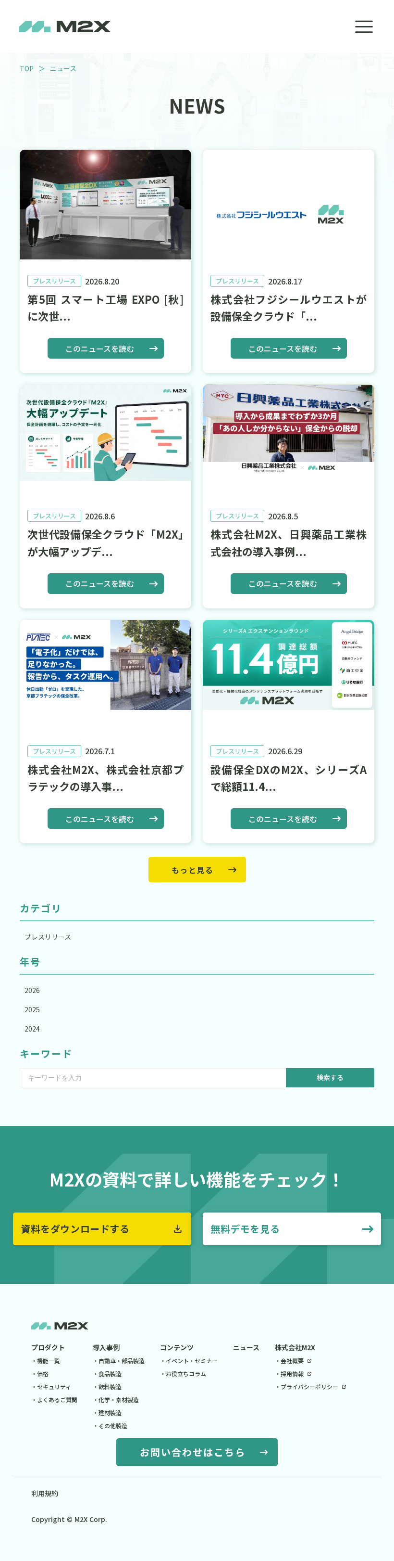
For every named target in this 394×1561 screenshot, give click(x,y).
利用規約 (44, 1493)
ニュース (246, 1347)
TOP (27, 69)
